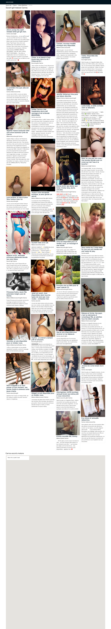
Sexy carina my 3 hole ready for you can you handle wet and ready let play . (92, 249)
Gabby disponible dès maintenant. (89, 57)
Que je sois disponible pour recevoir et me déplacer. (66, 333)
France (15, 5)
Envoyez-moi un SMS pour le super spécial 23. (67, 286)
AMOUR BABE (9, 2)
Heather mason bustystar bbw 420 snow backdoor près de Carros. (18, 132)
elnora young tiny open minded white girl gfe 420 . (17, 31)
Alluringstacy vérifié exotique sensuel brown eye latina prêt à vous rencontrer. (67, 394)
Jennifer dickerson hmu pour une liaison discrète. (67, 95)
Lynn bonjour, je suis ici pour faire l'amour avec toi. (17, 198)
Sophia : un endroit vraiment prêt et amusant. (42, 339)
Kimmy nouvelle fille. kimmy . (67, 436)
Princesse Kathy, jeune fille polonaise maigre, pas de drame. (17, 294)
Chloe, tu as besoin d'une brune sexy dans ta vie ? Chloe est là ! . (40, 59)
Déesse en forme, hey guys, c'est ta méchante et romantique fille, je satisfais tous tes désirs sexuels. (91, 316)
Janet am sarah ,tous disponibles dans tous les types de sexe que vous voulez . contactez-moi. (40, 296)
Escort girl (8, 5)
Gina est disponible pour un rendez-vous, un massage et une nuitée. (67, 243)
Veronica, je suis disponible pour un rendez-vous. (17, 342)
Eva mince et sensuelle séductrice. (90, 419)
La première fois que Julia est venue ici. (18, 89)
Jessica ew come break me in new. (92, 367)
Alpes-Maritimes (22, 5)
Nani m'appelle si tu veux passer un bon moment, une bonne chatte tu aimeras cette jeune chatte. (18, 388)
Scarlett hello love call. (40, 243)
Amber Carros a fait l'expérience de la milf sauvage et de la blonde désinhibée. (40, 112)
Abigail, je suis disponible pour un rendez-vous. (42, 394)
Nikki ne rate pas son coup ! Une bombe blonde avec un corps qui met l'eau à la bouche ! (91, 161)
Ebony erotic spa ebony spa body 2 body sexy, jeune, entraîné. (67, 188)
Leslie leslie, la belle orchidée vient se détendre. (92, 107)
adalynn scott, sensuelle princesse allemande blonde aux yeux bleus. (17, 257)
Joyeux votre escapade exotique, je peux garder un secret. (41, 194)
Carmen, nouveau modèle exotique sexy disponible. (66, 44)
